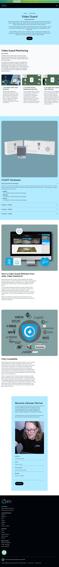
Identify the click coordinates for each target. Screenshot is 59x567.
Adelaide (3, 522)
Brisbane (3, 514)
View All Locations (5, 526)
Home (25, 13)
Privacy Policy (30, 562)
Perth (2, 518)
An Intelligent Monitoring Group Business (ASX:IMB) (15, 559)
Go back (29, 38)
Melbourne (3, 516)
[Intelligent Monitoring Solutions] (4, 5)
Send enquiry (19, 483)
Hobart (2, 524)
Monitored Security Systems (7, 510)
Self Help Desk (4, 536)
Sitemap (3, 538)
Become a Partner (5, 534)
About (2, 530)
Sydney (3, 520)
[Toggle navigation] (57, 5)
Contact (3, 532)
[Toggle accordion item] (29, 184)
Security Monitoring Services (7, 508)
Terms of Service (38, 562)
